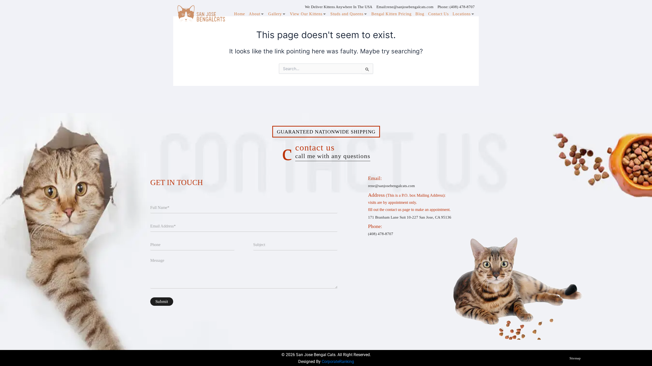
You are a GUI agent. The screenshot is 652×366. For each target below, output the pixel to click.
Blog (419, 14)
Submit (161, 301)
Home (239, 14)
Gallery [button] (275, 14)
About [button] (254, 14)
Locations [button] (462, 14)
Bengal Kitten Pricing (391, 14)
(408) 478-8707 (462, 7)
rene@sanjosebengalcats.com (410, 7)
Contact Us (438, 14)
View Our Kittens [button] (306, 14)
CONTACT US (332, 151)
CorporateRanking (338, 361)
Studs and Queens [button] (346, 14)
